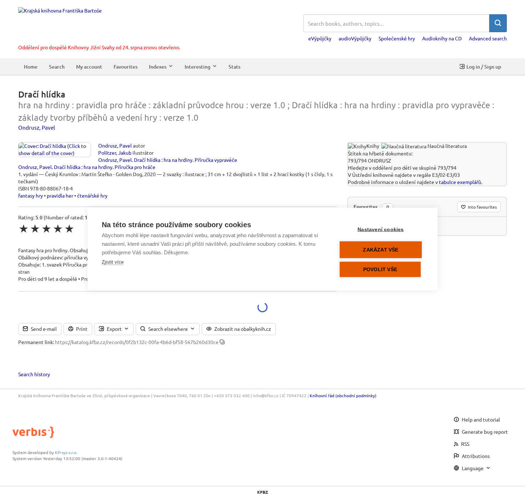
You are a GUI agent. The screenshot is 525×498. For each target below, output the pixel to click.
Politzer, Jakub (114, 152)
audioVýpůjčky (355, 38)
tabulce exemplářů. (460, 182)
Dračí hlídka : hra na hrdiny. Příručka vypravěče (185, 159)
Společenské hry (397, 38)
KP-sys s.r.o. (66, 452)
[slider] (46, 228)
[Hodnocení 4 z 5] (57, 228)
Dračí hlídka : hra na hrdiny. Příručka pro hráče (104, 167)
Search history (34, 374)
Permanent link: (36, 342)
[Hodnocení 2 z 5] (35, 228)
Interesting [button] (197, 66)
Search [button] (57, 66)
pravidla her (60, 195)
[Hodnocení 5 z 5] (69, 228)
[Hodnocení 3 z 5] (46, 228)
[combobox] (396, 23)
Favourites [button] (126, 66)
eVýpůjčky (319, 38)
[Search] (498, 23)
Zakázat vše (380, 250)
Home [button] (31, 66)
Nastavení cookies (381, 229)
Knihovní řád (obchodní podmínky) (343, 395)
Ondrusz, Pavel (36, 127)
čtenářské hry (92, 195)
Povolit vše (380, 269)
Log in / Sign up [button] (483, 66)
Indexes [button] (157, 66)
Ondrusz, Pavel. (115, 159)
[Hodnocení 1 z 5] (23, 228)
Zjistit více (113, 262)
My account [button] (89, 66)
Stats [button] (234, 66)
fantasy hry (30, 195)
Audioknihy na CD (442, 38)
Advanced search (488, 38)
